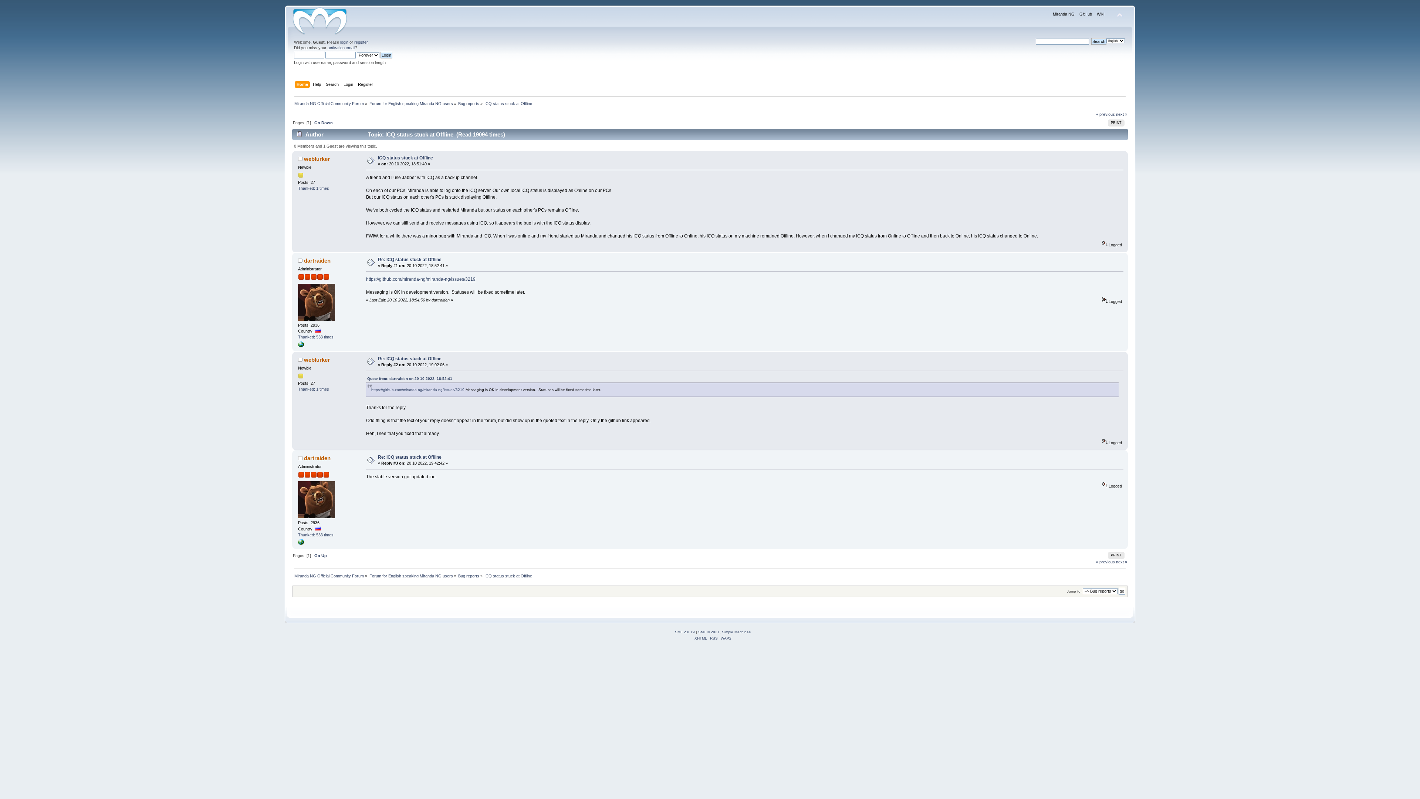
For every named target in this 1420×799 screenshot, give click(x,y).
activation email (341, 47)
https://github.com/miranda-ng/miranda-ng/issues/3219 (421, 279)
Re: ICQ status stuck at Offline (410, 259)
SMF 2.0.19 (685, 632)
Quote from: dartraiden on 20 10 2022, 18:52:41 (409, 379)
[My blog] (301, 346)
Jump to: (1074, 591)
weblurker (317, 159)
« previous (1105, 114)
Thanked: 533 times (316, 337)
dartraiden (317, 260)
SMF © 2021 (709, 632)
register (361, 42)
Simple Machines (736, 632)
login (344, 42)
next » (1121, 114)
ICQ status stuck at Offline (405, 158)
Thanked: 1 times (313, 188)
